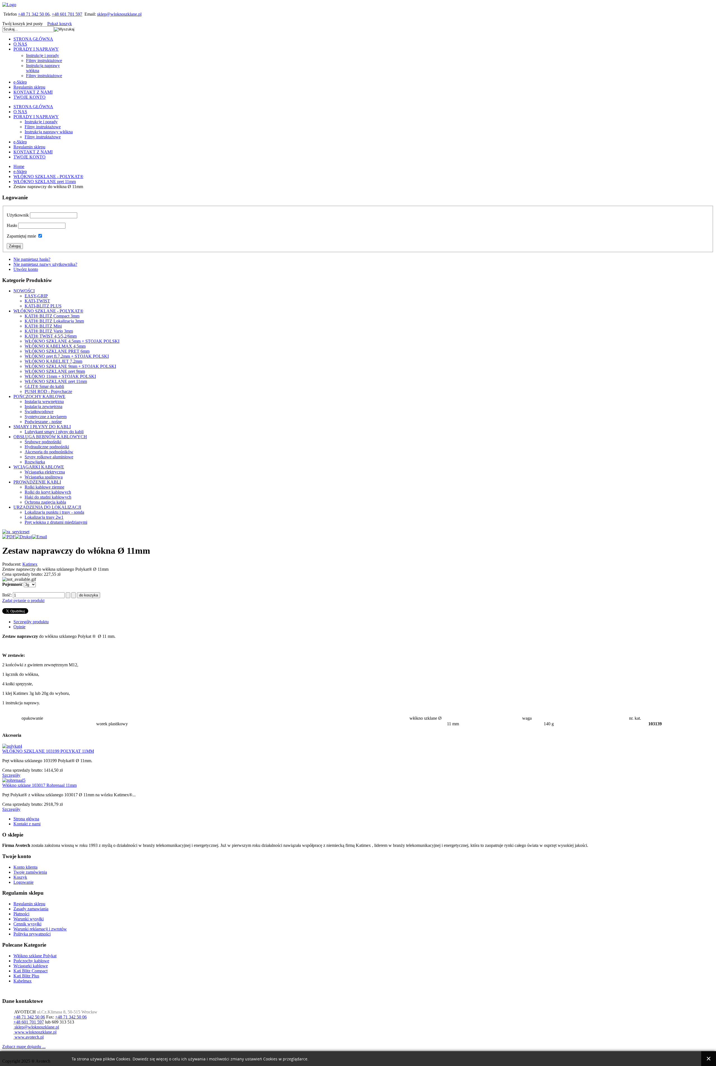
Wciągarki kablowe (30, 965)
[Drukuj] (23, 536)
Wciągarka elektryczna (45, 472)
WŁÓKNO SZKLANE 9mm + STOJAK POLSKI (70, 366)
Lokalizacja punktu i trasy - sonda (54, 512)
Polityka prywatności (32, 934)
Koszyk (20, 877)
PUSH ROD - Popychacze (48, 391)
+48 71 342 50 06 (34, 14)
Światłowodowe (39, 411)
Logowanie (23, 882)
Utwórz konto (25, 269)
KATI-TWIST (37, 301)
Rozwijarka (35, 461)
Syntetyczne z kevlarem (46, 416)
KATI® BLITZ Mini (43, 326)
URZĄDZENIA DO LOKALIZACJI (47, 507)
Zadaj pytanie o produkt (23, 600)
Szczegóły (11, 775)
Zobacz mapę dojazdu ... (24, 1046)
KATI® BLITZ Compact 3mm (52, 316)
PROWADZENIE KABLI (37, 482)
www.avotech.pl (28, 1037)
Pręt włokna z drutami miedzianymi (56, 522)
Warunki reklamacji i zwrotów (40, 929)
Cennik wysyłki (27, 924)
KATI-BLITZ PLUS (43, 306)
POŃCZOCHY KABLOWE (39, 396)
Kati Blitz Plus (26, 975)
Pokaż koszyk (59, 23)
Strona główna (26, 818)
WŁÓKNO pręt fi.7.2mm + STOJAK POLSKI (67, 356)
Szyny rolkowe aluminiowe (49, 456)
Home (18, 166)
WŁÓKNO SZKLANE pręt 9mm (55, 371)
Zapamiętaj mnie (21, 236)
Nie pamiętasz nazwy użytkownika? (45, 264)
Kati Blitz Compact (30, 970)
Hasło (12, 225)
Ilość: (7, 595)
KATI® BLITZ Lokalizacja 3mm (54, 321)
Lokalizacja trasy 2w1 (44, 517)
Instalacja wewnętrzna (44, 401)
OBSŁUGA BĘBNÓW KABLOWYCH (50, 436)
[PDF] (8, 536)
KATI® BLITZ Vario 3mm (49, 331)
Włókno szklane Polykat (34, 955)
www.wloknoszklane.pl (34, 1032)
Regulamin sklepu (29, 903)
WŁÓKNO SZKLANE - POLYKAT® (48, 176)
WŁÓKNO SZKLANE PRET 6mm (57, 351)
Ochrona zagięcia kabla (45, 502)
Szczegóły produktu (31, 621)
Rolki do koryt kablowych (48, 492)
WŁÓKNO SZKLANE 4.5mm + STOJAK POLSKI (72, 341)
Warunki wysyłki (28, 918)
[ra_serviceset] (15, 531)
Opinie (19, 626)
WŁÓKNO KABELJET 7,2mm (53, 361)
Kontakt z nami (27, 823)
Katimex (29, 564)
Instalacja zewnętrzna (43, 406)
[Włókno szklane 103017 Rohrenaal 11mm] (13, 780)
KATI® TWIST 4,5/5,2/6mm (51, 336)
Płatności (21, 913)
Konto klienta (25, 867)
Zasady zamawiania (30, 908)
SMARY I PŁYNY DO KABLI (42, 426)
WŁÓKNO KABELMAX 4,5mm (55, 346)
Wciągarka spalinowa (44, 477)
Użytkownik (18, 215)
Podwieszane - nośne (43, 421)
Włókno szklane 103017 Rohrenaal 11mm (39, 785)
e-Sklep (20, 171)
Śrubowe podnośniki (43, 441)
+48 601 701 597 (67, 14)
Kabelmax (22, 981)
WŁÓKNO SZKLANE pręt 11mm (44, 181)
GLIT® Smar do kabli (44, 386)
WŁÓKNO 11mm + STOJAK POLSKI (60, 376)
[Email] (39, 536)
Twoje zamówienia (30, 872)
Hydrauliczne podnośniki (47, 446)
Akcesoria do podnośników (49, 451)
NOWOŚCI (24, 290)
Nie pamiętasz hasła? (31, 259)
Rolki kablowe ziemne (44, 487)
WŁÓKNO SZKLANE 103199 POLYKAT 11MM (48, 751)
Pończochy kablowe (31, 960)
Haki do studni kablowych (48, 497)
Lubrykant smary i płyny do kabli (54, 431)
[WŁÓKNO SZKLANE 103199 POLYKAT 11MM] (12, 746)
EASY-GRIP (36, 295)
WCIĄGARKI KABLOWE (38, 467)
